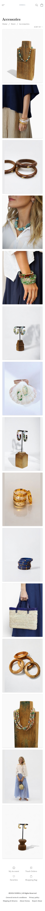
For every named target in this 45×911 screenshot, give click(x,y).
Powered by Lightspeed (22, 905)
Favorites (14, 880)
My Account (14, 871)
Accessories (24, 24)
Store (13, 24)
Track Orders (31, 871)
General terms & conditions (16, 897)
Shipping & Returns (10, 901)
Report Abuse (37, 901)
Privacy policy (34, 897)
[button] (22, 5)
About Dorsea (25, 901)
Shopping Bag (31, 880)
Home (4, 24)
